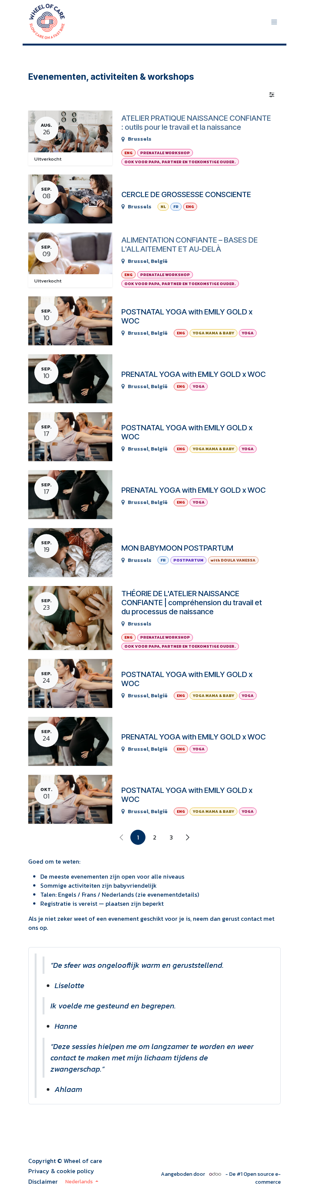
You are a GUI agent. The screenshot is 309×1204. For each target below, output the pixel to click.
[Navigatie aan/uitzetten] (274, 22)
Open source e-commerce (262, 1178)
